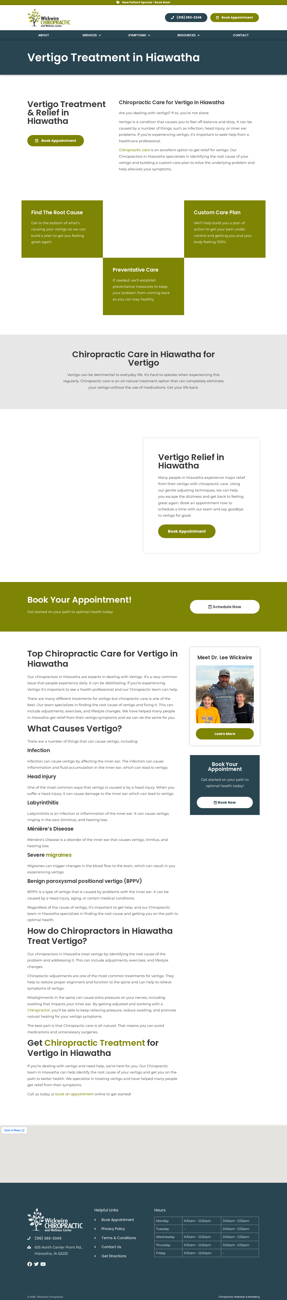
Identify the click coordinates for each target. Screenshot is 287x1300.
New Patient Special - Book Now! (146, 2)
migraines (59, 854)
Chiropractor (38, 1010)
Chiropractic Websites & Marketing (239, 1296)
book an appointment (74, 1094)
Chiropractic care (134, 150)
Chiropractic (135, 102)
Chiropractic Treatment (94, 1043)
